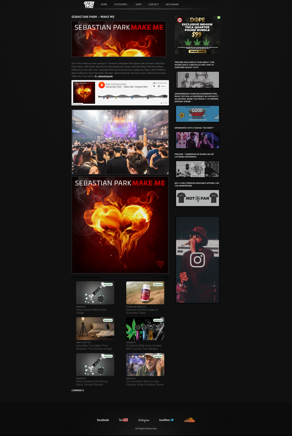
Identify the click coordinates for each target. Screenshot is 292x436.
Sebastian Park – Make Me (93, 17)
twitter (166, 420)
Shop (139, 4)
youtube (123, 420)
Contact (153, 4)
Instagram (172, 4)
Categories (118, 4)
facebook (103, 420)
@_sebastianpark (104, 76)
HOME (104, 4)
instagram (144, 420)
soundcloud (189, 420)
